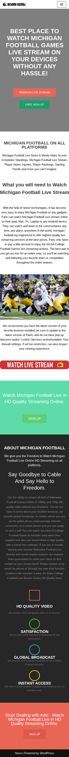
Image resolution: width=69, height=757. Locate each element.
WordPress (47, 753)
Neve (18, 753)
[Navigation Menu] (61, 4)
